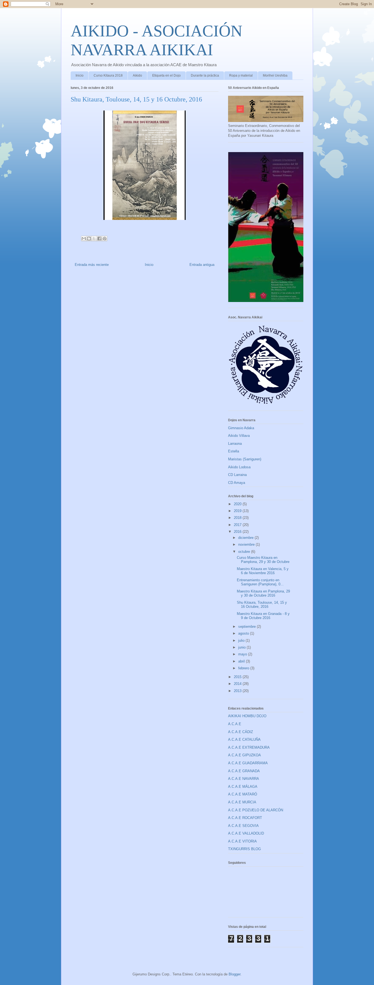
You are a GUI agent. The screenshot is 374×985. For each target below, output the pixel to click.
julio (242, 640)
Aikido (137, 75)
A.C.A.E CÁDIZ (240, 732)
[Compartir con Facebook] (99, 238)
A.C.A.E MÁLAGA (242, 786)
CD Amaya (236, 483)
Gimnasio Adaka (241, 428)
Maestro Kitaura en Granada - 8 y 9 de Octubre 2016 (263, 616)
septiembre (247, 626)
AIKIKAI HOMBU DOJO (247, 716)
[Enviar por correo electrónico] (84, 238)
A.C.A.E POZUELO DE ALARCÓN (255, 810)
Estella (233, 451)
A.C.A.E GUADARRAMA (248, 763)
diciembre (246, 538)
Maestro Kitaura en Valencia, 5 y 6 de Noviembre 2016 (263, 571)
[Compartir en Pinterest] (104, 238)
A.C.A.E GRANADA (244, 771)
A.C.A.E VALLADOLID (246, 833)
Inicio (80, 75)
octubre (244, 552)
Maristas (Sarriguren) (244, 459)
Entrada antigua (201, 265)
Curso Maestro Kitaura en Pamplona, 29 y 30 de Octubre (263, 560)
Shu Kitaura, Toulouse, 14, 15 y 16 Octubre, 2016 (262, 604)
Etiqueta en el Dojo (166, 75)
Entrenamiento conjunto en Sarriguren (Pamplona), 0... (260, 582)
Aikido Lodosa (239, 467)
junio (242, 647)
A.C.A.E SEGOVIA (243, 826)
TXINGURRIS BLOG (244, 849)
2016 (238, 532)
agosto (244, 633)
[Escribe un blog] (89, 238)
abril (242, 661)
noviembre (247, 544)
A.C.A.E (234, 724)
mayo (243, 654)
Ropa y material (241, 75)
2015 (238, 677)
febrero (244, 668)
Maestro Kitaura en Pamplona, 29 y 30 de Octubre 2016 (263, 593)
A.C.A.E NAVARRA (243, 779)
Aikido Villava (239, 436)
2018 (238, 518)
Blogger (234, 974)
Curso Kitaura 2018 (108, 75)
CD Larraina (237, 475)
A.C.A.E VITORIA (242, 841)
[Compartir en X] (94, 238)
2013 (238, 691)
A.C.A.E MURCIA (242, 802)
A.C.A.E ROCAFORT (245, 818)
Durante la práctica (205, 75)
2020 (238, 504)
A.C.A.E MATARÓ (242, 794)
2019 (238, 511)
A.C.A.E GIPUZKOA (244, 755)
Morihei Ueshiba (275, 75)
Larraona (235, 443)
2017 (238, 525)
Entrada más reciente (92, 265)
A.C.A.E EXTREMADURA (249, 747)
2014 (238, 684)
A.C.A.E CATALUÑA (244, 739)
